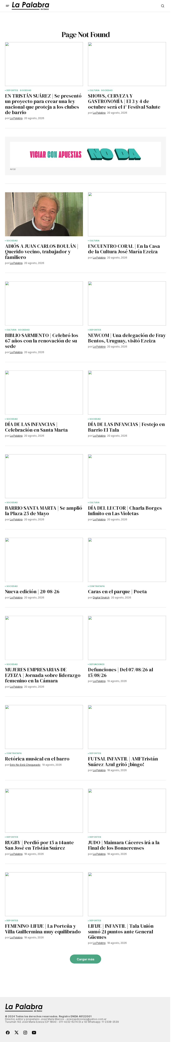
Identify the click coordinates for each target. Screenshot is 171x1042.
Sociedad (25, 90)
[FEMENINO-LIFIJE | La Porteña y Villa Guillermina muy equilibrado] (44, 894)
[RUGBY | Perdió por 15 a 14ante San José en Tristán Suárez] (44, 811)
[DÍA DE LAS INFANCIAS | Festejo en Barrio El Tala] (127, 392)
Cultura (94, 90)
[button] (7, 5)
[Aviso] (85, 154)
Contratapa (97, 586)
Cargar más (85, 959)
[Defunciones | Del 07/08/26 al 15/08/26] (127, 638)
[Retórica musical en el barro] (44, 727)
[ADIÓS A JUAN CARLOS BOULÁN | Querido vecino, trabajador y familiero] (44, 214)
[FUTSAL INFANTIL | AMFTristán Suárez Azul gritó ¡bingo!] (127, 727)
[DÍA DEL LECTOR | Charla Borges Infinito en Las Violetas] (127, 476)
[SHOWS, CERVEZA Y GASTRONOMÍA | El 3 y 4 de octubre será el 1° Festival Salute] (127, 64)
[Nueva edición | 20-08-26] (44, 560)
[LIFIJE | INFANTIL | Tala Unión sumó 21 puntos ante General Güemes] (127, 894)
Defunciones (96, 664)
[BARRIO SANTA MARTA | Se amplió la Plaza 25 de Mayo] (44, 476)
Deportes (12, 90)
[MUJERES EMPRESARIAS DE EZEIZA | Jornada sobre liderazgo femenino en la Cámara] (44, 638)
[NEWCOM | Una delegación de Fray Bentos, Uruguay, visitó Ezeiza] (127, 303)
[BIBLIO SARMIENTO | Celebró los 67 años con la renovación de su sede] (44, 303)
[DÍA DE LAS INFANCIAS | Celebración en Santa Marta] (44, 392)
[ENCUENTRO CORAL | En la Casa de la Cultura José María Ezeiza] (127, 214)
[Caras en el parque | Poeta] (127, 560)
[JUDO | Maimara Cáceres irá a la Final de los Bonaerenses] (127, 811)
